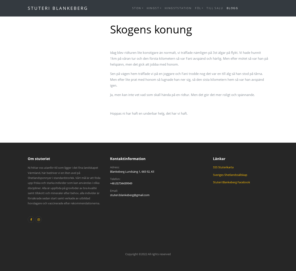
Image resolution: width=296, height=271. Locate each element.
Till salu (215, 8)
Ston (136, 8)
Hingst (153, 8)
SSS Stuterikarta (223, 167)
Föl (198, 8)
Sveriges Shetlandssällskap (230, 175)
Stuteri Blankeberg (58, 8)
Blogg (232, 8)
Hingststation (178, 8)
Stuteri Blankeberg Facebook (231, 182)
